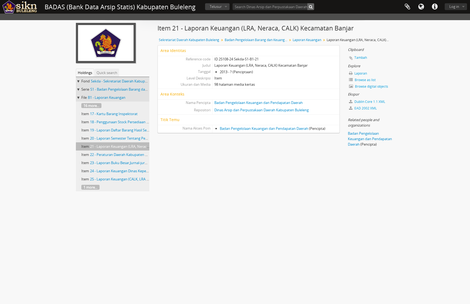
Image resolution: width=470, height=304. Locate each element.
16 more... (91, 105)
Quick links (434, 7)
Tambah (360, 57)
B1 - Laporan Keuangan (106, 97)
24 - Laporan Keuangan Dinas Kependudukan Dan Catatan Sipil (140, 170)
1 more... (90, 187)
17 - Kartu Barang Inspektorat (114, 113)
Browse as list (365, 80)
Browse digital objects (371, 86)
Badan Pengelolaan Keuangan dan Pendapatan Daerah (258, 102)
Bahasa (421, 7)
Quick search (107, 72)
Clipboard (407, 7)
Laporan (360, 73)
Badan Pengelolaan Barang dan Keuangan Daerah (257, 40)
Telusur (216, 6)
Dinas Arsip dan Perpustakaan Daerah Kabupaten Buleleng (261, 110)
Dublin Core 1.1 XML (369, 101)
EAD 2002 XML (365, 108)
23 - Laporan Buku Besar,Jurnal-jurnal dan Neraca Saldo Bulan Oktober (146, 162)
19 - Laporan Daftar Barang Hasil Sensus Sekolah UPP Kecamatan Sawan (148, 130)
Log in (454, 6)
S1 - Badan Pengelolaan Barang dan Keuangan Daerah (133, 89)
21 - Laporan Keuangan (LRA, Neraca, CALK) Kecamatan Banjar (140, 146)
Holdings (85, 72)
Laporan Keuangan (307, 40)
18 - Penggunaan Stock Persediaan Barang (124, 121)
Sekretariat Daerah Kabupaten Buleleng (189, 40)
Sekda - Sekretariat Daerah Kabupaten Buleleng (129, 81)
